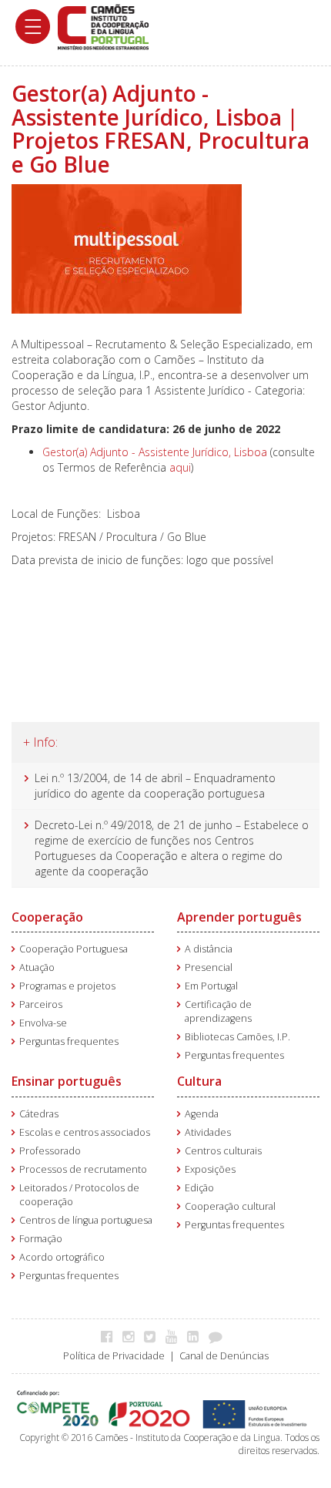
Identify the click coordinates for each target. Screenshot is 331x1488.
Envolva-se (43, 1023)
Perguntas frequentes (69, 1041)
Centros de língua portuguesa (85, 1220)
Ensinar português (67, 1081)
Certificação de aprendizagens (218, 1011)
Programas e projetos (67, 986)
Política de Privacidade (114, 1355)
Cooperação (47, 917)
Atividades (208, 1132)
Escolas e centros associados (84, 1132)
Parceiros (40, 1004)
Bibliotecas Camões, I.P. (237, 1036)
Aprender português (239, 917)
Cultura (199, 1081)
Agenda (202, 1113)
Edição (199, 1187)
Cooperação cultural (230, 1206)
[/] (103, 25)
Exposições (210, 1169)
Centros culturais (223, 1150)
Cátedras (39, 1113)
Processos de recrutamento (83, 1169)
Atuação (37, 967)
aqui (180, 467)
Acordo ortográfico (62, 1257)
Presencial (208, 967)
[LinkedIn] (196, 1336)
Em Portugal (211, 986)
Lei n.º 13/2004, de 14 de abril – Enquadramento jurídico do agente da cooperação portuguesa (155, 786)
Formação (40, 1238)
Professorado (50, 1150)
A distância (208, 949)
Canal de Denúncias (224, 1355)
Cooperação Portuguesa (73, 949)
